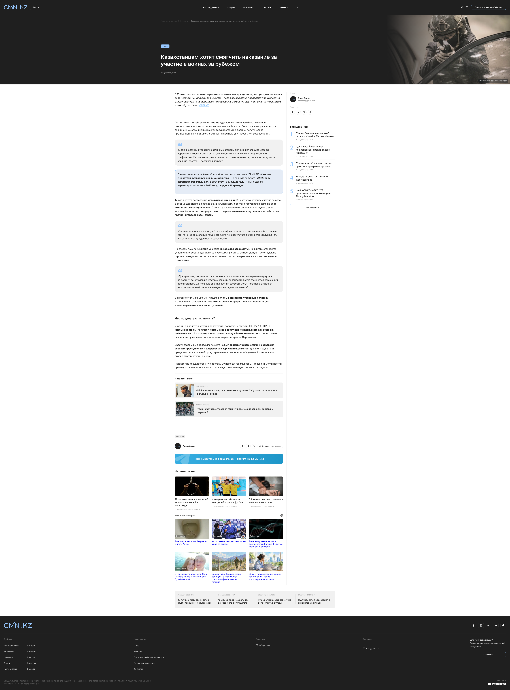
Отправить (488, 654)
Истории (231, 7)
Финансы (283, 7)
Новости (184, 21)
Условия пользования (144, 663)
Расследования (211, 7)
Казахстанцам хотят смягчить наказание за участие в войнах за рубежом (224, 21)
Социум (31, 669)
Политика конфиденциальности (149, 657)
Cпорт (7, 663)
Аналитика (248, 7)
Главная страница (169, 21)
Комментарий (11, 669)
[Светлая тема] (462, 7)
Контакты (138, 669)
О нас (136, 645)
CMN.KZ (204, 105)
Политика (266, 7)
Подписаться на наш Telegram (488, 7)
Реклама (138, 651)
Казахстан (180, 436)
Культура (31, 663)
